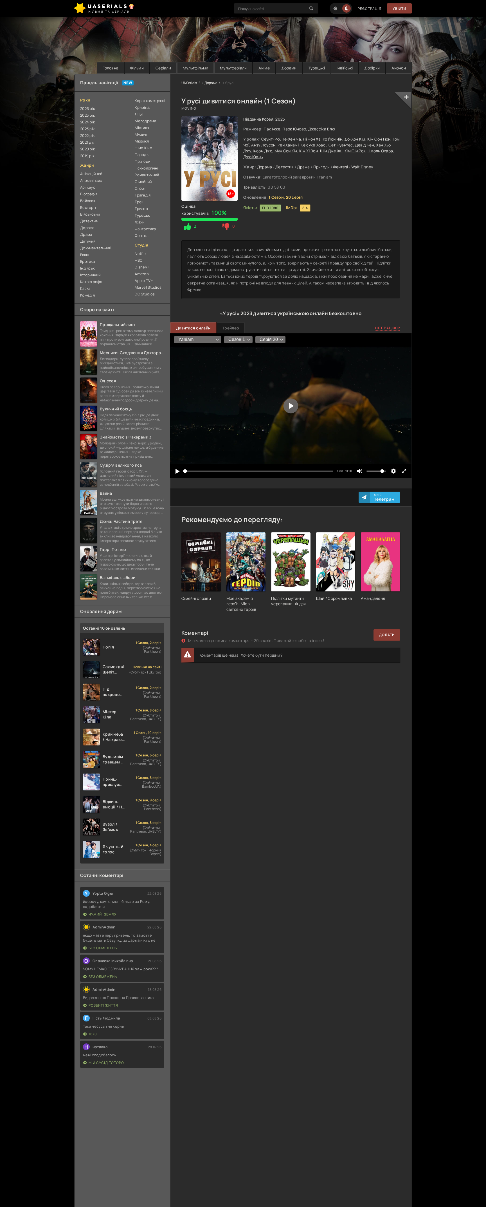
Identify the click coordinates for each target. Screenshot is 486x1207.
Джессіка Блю (321, 129)
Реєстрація (369, 8)
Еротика (87, 261)
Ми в (384, 497)
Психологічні (146, 168)
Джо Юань (253, 156)
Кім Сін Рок (355, 150)
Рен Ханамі (288, 145)
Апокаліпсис (91, 180)
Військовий (90, 214)
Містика (142, 127)
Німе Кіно (143, 147)
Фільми (137, 68)
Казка (85, 288)
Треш (139, 201)
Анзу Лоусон (263, 145)
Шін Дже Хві (331, 150)
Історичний (90, 274)
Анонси (399, 68)
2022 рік (87, 135)
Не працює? (387, 328)
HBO (138, 260)
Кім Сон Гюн (378, 139)
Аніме (263, 68)
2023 (280, 119)
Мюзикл (142, 141)
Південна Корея (258, 119)
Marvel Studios (148, 287)
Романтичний (147, 174)
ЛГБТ (139, 114)
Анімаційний (91, 173)
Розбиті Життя (103, 1005)
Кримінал (143, 107)
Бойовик (87, 200)
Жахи (139, 222)
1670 (93, 1034)
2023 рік (87, 128)
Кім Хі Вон (308, 150)
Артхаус (87, 187)
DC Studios (145, 294)
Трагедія (142, 195)
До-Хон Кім (355, 139)
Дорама (264, 166)
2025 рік (87, 115)
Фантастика (145, 228)
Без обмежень (103, 948)
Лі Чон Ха (312, 139)
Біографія (89, 193)
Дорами (289, 68)
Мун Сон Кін (285, 150)
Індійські (345, 68)
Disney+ (142, 267)
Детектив (284, 166)
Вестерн (88, 207)
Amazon (142, 273)
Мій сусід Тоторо (106, 1062)
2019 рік (87, 155)
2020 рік (87, 149)
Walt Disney (362, 166)
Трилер (141, 208)
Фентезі (340, 166)
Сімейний (143, 181)
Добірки (372, 68)
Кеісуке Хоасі (313, 145)
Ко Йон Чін (333, 139)
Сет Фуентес (340, 145)
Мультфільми (195, 68)
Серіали (163, 68)
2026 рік (87, 108)
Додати (387, 634)
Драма (303, 166)
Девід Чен (364, 145)
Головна (110, 68)
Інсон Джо (262, 150)
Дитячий (87, 241)
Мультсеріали (233, 68)
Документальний (95, 247)
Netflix (141, 253)
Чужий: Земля (103, 914)
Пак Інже (272, 129)
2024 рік (87, 122)
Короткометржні (149, 100)
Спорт (140, 188)
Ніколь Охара (380, 150)
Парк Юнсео (294, 129)
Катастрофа (91, 281)
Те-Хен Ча (291, 139)
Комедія (87, 295)
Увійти (399, 8)
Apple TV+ (144, 280)
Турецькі (317, 68)
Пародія (142, 154)
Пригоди (321, 166)
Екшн (84, 254)
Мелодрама (145, 120)
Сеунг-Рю (270, 139)
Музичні (142, 134)
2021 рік (87, 142)
